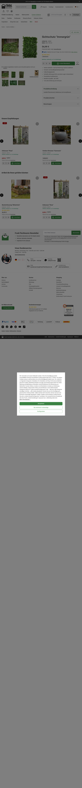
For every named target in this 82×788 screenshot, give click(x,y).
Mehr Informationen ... (25, 399)
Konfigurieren (41, 411)
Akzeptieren (41, 403)
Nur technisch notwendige (41, 407)
